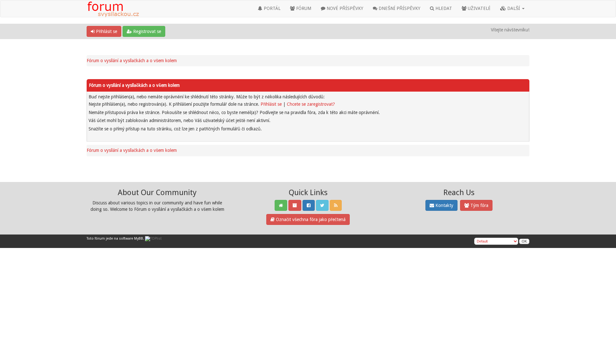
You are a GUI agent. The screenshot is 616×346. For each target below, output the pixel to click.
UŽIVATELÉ (478, 8)
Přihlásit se (106, 31)
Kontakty (443, 205)
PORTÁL (271, 8)
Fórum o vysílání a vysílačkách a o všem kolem (132, 60)
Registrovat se (146, 31)
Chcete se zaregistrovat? (311, 104)
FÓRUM (303, 8)
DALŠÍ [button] (513, 8)
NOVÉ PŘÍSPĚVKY (344, 8)
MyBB (138, 238)
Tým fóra (478, 205)
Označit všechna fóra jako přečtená (310, 219)
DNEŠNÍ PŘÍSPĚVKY (398, 8)
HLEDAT (443, 8)
